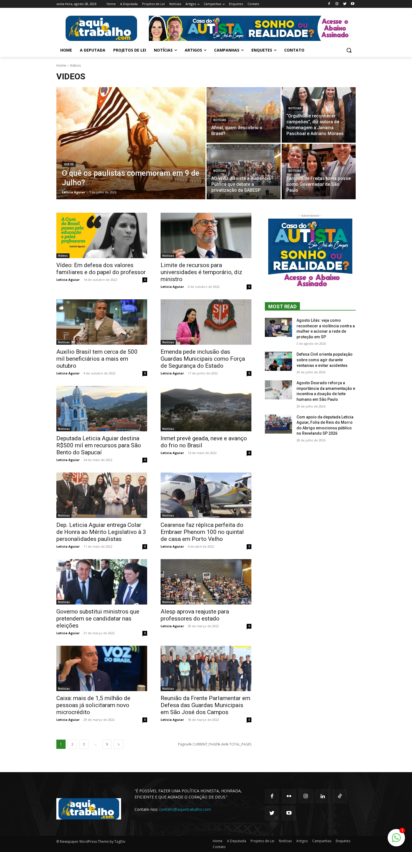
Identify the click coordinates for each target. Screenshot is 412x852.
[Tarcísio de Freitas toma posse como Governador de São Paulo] (319, 171)
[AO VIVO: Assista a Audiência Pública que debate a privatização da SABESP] (244, 171)
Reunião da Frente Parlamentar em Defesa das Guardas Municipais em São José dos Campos (205, 705)
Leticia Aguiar (68, 279)
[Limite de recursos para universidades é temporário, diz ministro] (206, 235)
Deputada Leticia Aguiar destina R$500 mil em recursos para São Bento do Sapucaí (98, 445)
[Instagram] (337, 4)
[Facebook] (329, 4)
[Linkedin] (323, 796)
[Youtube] (352, 4)
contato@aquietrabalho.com (185, 809)
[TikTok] (340, 796)
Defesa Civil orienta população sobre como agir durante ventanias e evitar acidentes (325, 359)
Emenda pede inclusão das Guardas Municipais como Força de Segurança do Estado (203, 358)
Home (61, 65)
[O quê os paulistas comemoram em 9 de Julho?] (130, 143)
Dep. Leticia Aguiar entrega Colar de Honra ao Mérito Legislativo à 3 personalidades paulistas (101, 532)
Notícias (219, 120)
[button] (349, 50)
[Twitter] (344, 4)
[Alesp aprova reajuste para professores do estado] (206, 582)
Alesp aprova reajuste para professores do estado (195, 615)
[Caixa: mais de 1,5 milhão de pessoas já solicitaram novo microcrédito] (101, 668)
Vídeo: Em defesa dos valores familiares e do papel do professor (101, 268)
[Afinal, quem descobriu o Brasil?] (244, 115)
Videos (69, 164)
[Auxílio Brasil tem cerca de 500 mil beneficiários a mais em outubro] (101, 322)
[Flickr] (289, 796)
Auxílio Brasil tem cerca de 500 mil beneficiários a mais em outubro (97, 358)
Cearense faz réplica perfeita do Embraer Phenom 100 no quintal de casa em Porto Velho (202, 532)
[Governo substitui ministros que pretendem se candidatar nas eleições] (101, 582)
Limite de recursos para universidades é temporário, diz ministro (201, 272)
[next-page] (118, 744)
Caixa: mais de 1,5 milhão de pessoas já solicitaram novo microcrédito (93, 705)
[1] (396, 840)
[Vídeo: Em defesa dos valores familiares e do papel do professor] (101, 235)
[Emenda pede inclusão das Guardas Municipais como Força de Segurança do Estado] (206, 322)
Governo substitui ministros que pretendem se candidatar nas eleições (97, 618)
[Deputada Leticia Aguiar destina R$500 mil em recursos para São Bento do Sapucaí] (101, 408)
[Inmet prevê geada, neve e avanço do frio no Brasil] (206, 408)
